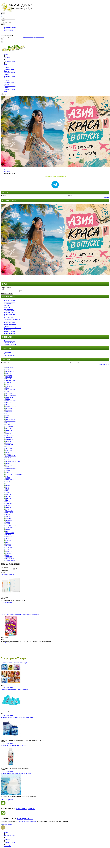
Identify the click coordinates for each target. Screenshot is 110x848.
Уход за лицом (8, 309)
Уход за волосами (9, 310)
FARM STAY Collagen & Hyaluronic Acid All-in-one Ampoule (17, 717)
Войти (2, 13)
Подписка (7, 839)
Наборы (6, 326)
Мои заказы (7, 352)
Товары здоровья (9, 314)
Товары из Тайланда (10, 331)
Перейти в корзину (28, 37)
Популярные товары (10, 342)
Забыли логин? (8, 30)
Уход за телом (8, 312)
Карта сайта (7, 846)
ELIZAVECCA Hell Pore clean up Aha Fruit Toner (14, 745)
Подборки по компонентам (12, 316)
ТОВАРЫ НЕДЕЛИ (9, 300)
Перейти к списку (104, 364)
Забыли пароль (8, 29)
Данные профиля (9, 354)
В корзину (106, 197)
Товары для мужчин (10, 324)
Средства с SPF (8, 304)
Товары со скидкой (9, 341)
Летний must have (9, 302)
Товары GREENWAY (9, 333)
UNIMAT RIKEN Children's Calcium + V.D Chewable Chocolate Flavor (20, 615)
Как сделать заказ (9, 61)
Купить (3, 602)
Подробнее (8, 602)
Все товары (7, 57)
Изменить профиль (9, 355)
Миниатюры (7, 329)
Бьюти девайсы (8, 317)
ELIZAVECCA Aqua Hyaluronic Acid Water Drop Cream (16, 773)
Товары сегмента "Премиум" (12, 328)
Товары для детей (9, 323)
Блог (5, 64)
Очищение (7, 307)
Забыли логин (7, 22)
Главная (6, 170)
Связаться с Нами (9, 842)
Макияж (6, 305)
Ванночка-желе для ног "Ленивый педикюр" (14, 663)
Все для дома (8, 321)
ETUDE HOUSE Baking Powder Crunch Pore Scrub (14, 689)
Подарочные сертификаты (12, 319)
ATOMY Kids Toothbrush (7, 574)
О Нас (6, 54)
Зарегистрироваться (10, 27)
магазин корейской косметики (27, 821)
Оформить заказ (39, 37)
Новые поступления (10, 344)
